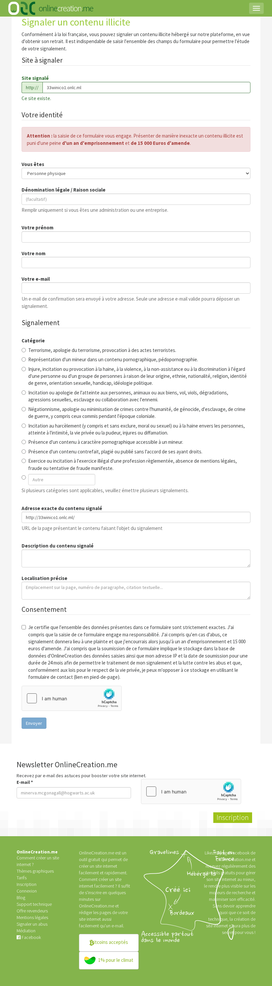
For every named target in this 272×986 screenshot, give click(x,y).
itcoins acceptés (111, 942)
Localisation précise (44, 578)
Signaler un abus (32, 924)
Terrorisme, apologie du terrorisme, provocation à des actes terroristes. (102, 350)
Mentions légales (32, 917)
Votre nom (33, 253)
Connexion (27, 891)
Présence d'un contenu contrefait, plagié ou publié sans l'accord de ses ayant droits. (115, 451)
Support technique (34, 904)
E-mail (25, 782)
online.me (65, 8)
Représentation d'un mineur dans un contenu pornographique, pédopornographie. (113, 359)
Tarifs (22, 878)
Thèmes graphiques (35, 871)
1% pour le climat (115, 960)
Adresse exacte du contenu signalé (62, 508)
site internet (90, 919)
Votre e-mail (36, 279)
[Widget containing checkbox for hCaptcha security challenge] (72, 698)
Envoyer (34, 723)
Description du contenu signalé (58, 546)
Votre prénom (37, 227)
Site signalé (35, 78)
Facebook (31, 937)
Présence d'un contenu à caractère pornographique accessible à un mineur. (105, 442)
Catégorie (33, 340)
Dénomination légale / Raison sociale (63, 190)
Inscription (26, 884)
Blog (21, 897)
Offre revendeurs (32, 911)
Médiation (26, 931)
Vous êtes (33, 164)
